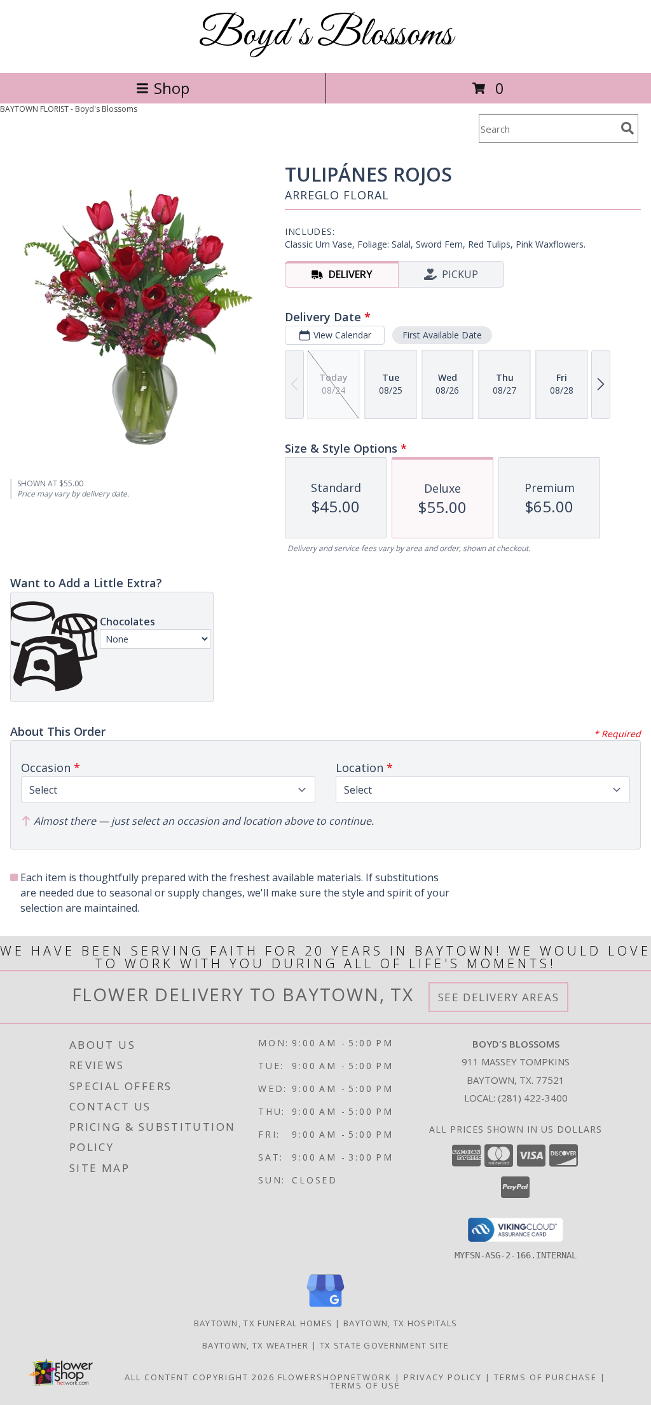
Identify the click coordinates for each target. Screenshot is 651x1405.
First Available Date (442, 335)
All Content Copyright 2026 (200, 1377)
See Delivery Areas (498, 997)
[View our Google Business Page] (325, 1308)
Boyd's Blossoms (326, 35)
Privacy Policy (443, 1377)
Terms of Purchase (545, 1377)
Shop (171, 87)
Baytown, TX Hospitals (400, 1323)
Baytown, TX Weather (255, 1345)
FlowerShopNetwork (335, 1377)
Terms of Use (365, 1385)
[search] (627, 128)
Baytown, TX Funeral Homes (263, 1323)
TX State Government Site (384, 1345)
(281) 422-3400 (533, 1097)
